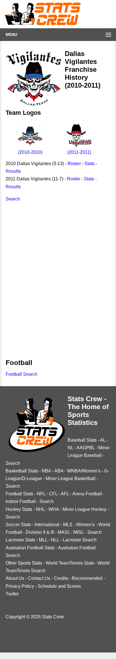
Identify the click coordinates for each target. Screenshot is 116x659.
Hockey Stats (19, 509)
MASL (64, 532)
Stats (89, 163)
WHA (53, 509)
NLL (55, 539)
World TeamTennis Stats (70, 563)
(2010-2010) (30, 152)
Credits (61, 578)
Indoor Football (21, 501)
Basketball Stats (22, 470)
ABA (58, 470)
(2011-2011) (79, 152)
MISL (78, 532)
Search (13, 198)
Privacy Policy (20, 586)
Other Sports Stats (24, 563)
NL (70, 447)
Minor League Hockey (84, 509)
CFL (53, 493)
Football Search (21, 374)
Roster (74, 163)
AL (102, 440)
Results (13, 171)
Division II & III (40, 532)
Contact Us (39, 578)
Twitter (12, 593)
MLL (43, 539)
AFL (65, 493)
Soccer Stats (18, 524)
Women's (85, 524)
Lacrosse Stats (20, 539)
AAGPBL (86, 447)
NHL (40, 509)
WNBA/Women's (84, 470)
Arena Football (87, 493)
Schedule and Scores (59, 586)
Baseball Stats (82, 440)
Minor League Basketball (70, 478)
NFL (41, 493)
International (47, 524)
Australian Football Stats (30, 547)
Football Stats (19, 493)
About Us (15, 578)
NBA (46, 470)
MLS (67, 524)
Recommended (87, 578)
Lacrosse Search (80, 539)
